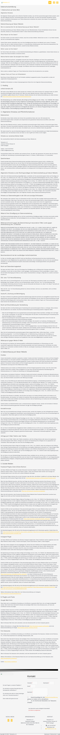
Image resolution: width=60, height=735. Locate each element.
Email (28, 686)
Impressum (46, 734)
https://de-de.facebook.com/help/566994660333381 (46, 531)
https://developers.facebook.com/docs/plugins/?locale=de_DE (41, 478)
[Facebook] (54, 2)
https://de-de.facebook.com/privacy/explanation (33, 491)
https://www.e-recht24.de (10, 661)
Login (58, 734)
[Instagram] (57, 2)
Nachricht (29, 692)
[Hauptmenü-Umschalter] (49, 2)
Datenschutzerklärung (51, 697)
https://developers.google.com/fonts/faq (39, 626)
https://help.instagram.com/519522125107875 (44, 587)
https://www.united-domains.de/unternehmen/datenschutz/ (17, 96)
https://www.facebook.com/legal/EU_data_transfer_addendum (18, 531)
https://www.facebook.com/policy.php (12, 533)
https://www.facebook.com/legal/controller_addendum (37, 518)
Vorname (29, 683)
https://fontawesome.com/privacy (9, 658)
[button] (43, 706)
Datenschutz (53, 734)
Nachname (45, 683)
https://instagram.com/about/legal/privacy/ (11, 593)
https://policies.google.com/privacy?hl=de (27, 627)
